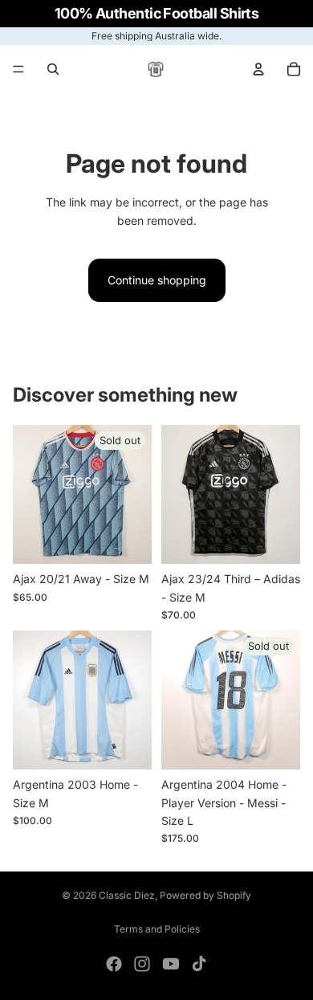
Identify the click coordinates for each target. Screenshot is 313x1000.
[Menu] (18, 69)
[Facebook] (114, 963)
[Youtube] (171, 963)
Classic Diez (127, 895)
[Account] (258, 69)
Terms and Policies (157, 929)
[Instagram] (142, 963)
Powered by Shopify (205, 895)
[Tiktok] (199, 963)
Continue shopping (157, 280)
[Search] (53, 69)
